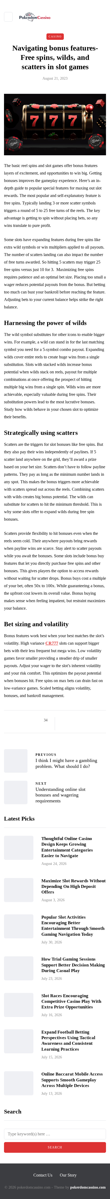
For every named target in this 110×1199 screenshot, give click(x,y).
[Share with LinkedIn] (83, 720)
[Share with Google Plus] (77, 720)
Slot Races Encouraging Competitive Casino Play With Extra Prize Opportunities (71, 1001)
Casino (55, 36)
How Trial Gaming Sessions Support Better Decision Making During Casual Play (73, 965)
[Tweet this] (70, 720)
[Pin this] (90, 720)
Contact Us (42, 1175)
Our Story (68, 1175)
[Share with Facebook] (63, 720)
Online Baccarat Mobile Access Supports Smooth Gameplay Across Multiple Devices (72, 1080)
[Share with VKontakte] (97, 720)
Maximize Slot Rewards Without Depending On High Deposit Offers (73, 886)
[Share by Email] (63, 726)
